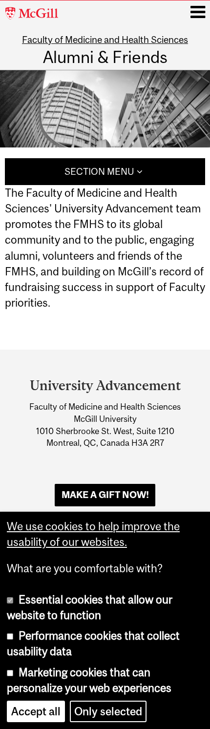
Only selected (108, 711)
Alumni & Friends (105, 56)
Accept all (36, 711)
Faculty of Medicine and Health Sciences (105, 39)
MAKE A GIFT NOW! (105, 494)
